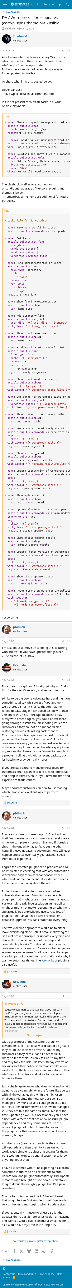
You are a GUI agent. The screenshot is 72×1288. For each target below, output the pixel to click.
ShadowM (11, 28)
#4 (68, 827)
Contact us (9, 1274)
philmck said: (11, 1003)
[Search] (67, 4)
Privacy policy (46, 1274)
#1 (68, 50)
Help (59, 1274)
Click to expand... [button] (36, 1035)
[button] (4, 1268)
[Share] (63, 50)
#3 (68, 679)
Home (6, 1277)
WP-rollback (49, 960)
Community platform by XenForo (33, 1284)
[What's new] (60, 4)
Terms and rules (27, 1274)
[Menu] (5, 4)
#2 (68, 641)
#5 (68, 996)
